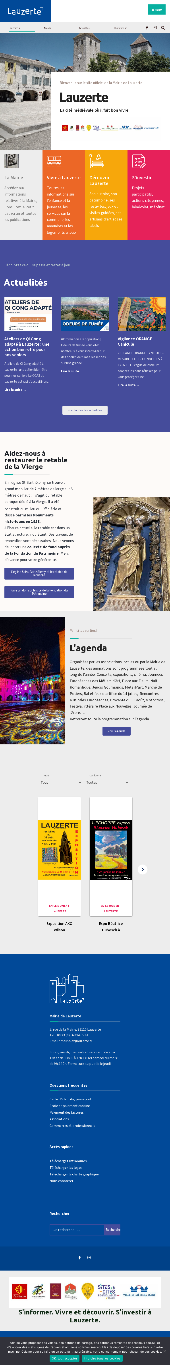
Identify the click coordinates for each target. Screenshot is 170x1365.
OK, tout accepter (64, 1358)
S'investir (142, 177)
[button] (59, 867)
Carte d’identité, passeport (71, 1099)
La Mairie (13, 177)
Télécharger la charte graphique (74, 1174)
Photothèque (120, 28)
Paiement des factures (67, 1112)
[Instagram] (155, 27)
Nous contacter (61, 1180)
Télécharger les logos (66, 1167)
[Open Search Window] (163, 27)
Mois (46, 776)
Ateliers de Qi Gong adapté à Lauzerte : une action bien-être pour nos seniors (27, 347)
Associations (59, 1119)
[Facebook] (147, 27)
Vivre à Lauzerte (64, 177)
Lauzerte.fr (14, 28)
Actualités (84, 28)
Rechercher (113, 1230)
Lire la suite (22, 389)
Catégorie (95, 776)
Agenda (47, 28)
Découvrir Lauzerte (99, 180)
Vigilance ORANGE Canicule (135, 341)
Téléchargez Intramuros (68, 1161)
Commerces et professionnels (72, 1125)
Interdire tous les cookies (102, 1358)
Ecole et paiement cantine (70, 1105)
